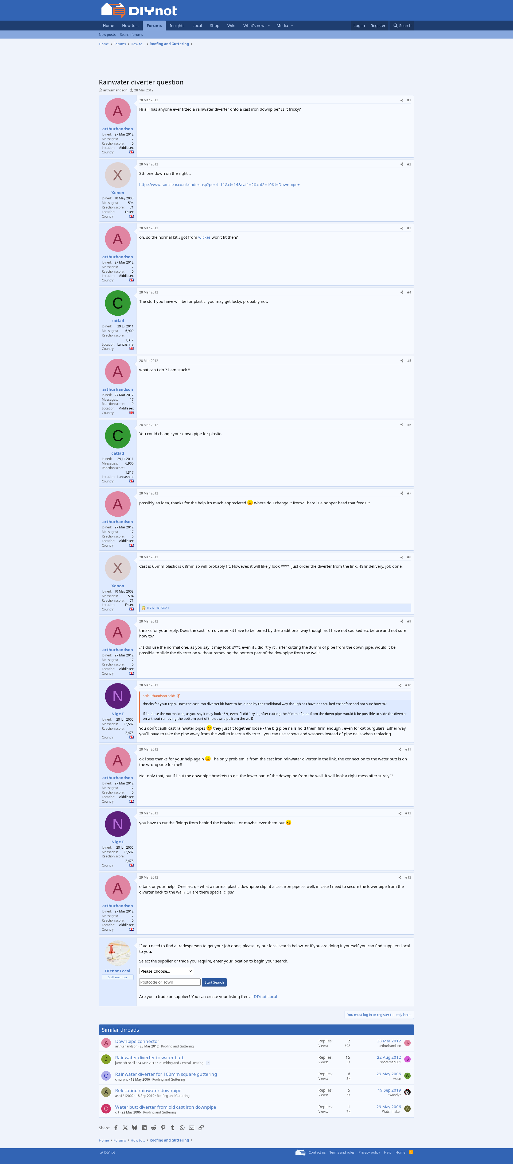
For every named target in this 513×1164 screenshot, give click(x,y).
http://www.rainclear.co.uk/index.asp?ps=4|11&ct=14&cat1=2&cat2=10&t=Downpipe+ (219, 184)
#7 (409, 493)
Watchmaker (391, 1111)
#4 (409, 292)
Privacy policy (369, 1152)
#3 (409, 228)
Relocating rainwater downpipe (148, 1090)
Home (108, 25)
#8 (409, 557)
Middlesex (126, 147)
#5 (409, 360)
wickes (204, 237)
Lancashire (125, 344)
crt (117, 1112)
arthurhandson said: (159, 695)
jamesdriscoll (125, 1063)
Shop (214, 25)
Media (282, 25)
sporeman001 (390, 1062)
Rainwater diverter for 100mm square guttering (166, 1074)
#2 (409, 164)
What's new (254, 25)
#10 (408, 685)
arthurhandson (115, 90)
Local (197, 25)
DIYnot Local (265, 996)
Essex (129, 212)
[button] (269, 25)
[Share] (401, 100)
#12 (408, 813)
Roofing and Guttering (177, 1046)
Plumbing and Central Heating (181, 1063)
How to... (130, 25)
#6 (409, 425)
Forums (154, 25)
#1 (409, 100)
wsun (397, 1078)
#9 (409, 621)
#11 (408, 749)
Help (387, 1152)
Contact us (317, 1152)
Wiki (231, 25)
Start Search (214, 982)
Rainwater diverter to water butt (149, 1057)
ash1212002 (124, 1095)
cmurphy (121, 1079)
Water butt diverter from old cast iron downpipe (165, 1107)
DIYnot (109, 1152)
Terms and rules (342, 1152)
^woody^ (394, 1095)
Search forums (131, 34)
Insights (177, 25)
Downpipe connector (137, 1041)
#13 (408, 877)
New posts (107, 34)
